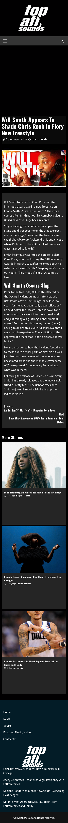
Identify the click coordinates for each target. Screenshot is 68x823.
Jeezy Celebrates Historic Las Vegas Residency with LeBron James (33, 782)
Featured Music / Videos (17, 732)
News (6, 719)
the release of (39, 376)
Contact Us (9, 739)
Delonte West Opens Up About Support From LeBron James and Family (30, 804)
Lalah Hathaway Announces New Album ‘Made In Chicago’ (33, 492)
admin (20, 668)
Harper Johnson (23, 495)
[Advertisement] (34, 81)
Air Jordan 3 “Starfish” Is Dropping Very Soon (29, 408)
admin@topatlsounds (33, 139)
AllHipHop (23, 239)
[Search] (63, 41)
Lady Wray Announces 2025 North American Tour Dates (36, 418)
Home (7, 712)
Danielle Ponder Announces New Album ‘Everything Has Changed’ (33, 793)
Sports (7, 725)
